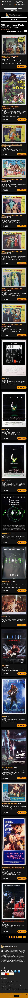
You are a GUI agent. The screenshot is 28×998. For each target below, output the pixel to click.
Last (24, 937)
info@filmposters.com (20, 4)
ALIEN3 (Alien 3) (6, 533)
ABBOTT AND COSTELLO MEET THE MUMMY (11, 145)
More (20, 937)
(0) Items (15, 10)
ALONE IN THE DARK (7, 768)
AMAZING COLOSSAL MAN (9, 803)
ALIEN (3, 378)
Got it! (16, 996)
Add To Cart (21, 119)
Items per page (20, 31)
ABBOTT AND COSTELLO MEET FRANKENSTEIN (10, 56)
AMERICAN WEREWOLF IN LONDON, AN (12, 868)
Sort (8, 31)
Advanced (20, 8)
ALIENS (3, 616)
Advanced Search (5, 29)
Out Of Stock (21, 66)
